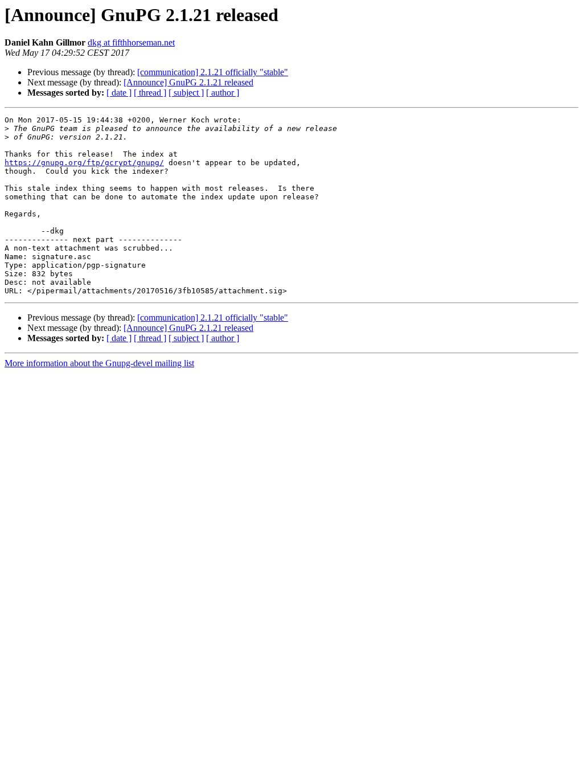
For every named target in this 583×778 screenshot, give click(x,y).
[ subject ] (186, 92)
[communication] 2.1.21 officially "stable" (212, 72)
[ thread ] (150, 92)
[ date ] (119, 92)
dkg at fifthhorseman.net (131, 42)
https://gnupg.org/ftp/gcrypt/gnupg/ (84, 162)
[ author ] (222, 92)
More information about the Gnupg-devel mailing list (99, 363)
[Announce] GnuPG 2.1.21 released (188, 82)
